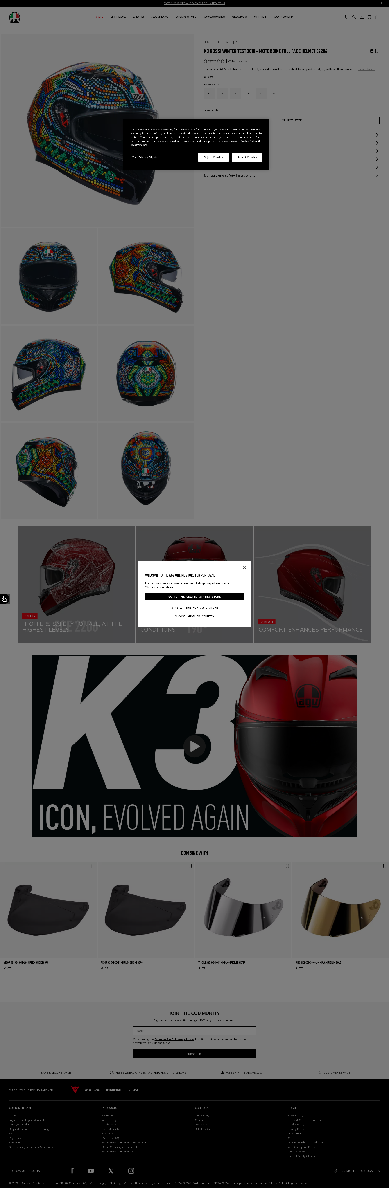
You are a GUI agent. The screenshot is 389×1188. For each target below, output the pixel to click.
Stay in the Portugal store (194, 607)
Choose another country (194, 616)
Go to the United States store (194, 596)
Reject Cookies (213, 157)
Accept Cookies (247, 157)
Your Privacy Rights (145, 157)
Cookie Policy (248, 141)
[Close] (244, 566)
